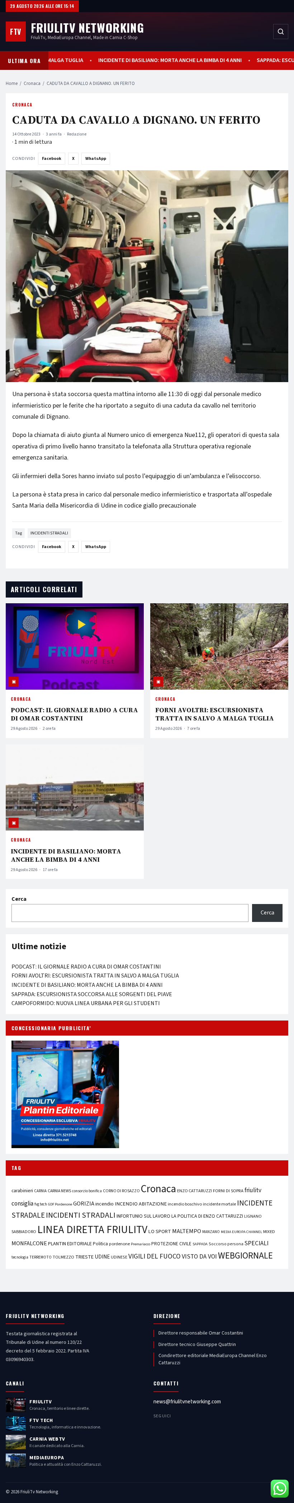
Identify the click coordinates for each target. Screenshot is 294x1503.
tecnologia (19, 1257)
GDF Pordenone (60, 1204)
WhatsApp (95, 159)
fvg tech (40, 1204)
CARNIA (40, 1191)
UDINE (102, 1257)
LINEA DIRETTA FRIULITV (92, 1229)
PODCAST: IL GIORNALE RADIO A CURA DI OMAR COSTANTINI (74, 714)
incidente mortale (219, 1204)
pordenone (119, 1244)
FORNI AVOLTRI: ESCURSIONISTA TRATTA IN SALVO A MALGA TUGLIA (214, 714)
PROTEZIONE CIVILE (171, 1244)
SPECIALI (257, 1243)
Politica (100, 1244)
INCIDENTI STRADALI (49, 533)
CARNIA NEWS (59, 1191)
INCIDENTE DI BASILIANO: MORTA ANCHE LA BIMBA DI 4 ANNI (186, 60)
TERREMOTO (40, 1257)
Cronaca (32, 83)
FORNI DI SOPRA (228, 1191)
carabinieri (22, 1190)
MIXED (269, 1231)
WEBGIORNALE (245, 1256)
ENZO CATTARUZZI (194, 1191)
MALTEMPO (186, 1231)
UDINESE (119, 1257)
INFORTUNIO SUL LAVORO (143, 1216)
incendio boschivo (185, 1204)
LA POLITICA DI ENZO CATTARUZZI (207, 1216)
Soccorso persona (226, 1244)
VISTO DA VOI (199, 1256)
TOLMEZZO (63, 1257)
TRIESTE (84, 1257)
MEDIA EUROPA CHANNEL (241, 1232)
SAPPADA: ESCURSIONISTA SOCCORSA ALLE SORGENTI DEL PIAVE (91, 994)
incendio (104, 1204)
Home (12, 83)
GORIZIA (83, 1203)
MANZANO (211, 1232)
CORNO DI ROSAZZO (121, 1191)
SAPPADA (200, 1244)
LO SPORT (159, 1231)
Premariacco (140, 1244)
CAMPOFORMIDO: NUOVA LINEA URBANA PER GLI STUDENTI (85, 1003)
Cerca (19, 899)
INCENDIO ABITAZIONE (141, 1204)
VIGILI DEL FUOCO (154, 1256)
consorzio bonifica (87, 1191)
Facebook (51, 159)
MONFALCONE (29, 1243)
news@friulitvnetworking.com (187, 1402)
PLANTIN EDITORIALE (70, 1243)
